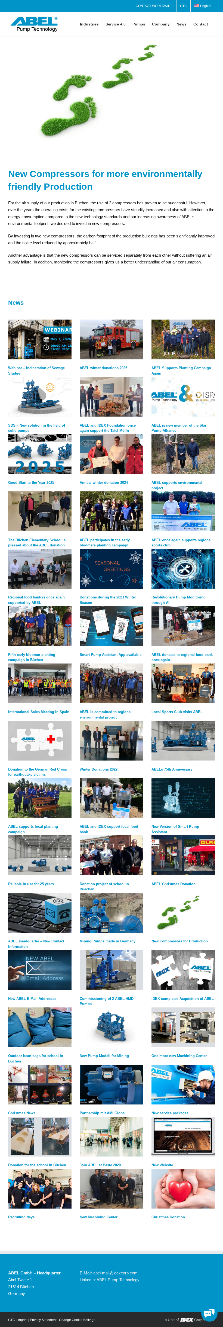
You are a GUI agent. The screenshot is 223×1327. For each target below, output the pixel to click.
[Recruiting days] (40, 1189)
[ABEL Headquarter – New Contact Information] (40, 913)
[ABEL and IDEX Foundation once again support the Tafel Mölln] (111, 397)
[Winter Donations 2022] (111, 741)
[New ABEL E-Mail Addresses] (40, 970)
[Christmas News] (40, 1084)
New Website (162, 1165)
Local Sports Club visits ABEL (177, 712)
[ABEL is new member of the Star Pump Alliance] (183, 397)
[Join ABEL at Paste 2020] (111, 1137)
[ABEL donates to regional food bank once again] (183, 626)
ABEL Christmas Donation (173, 884)
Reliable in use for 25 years (31, 884)
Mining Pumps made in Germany (107, 941)
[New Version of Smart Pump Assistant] (183, 798)
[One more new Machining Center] (183, 1027)
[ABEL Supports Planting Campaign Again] (183, 339)
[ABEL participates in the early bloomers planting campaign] (111, 511)
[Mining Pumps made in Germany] (111, 913)
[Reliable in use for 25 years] (40, 855)
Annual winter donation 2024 (104, 483)
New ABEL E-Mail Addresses (32, 999)
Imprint (22, 1320)
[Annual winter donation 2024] (111, 454)
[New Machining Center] (111, 1189)
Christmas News (21, 1113)
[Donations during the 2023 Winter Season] (111, 569)
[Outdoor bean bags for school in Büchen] (40, 1027)
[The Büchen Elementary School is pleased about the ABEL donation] (40, 511)
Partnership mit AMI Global (103, 1113)
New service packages (169, 1113)
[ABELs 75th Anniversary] (183, 741)
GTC (11, 1320)
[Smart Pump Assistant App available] (111, 626)
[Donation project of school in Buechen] (111, 855)
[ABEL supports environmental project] (183, 454)
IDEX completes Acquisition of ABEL (182, 999)
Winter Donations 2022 (98, 769)
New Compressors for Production (179, 941)
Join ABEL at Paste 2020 (100, 1165)
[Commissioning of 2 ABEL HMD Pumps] (111, 970)
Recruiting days (21, 1217)
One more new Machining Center (179, 1056)
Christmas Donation (168, 1217)
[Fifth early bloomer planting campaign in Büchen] (40, 626)
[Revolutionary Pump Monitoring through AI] (183, 569)
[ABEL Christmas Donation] (183, 855)
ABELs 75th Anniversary (171, 769)
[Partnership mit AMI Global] (111, 1084)
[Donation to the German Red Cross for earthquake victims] (40, 741)
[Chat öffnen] (209, 1313)
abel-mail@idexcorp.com (115, 1273)
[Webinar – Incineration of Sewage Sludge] (40, 339)
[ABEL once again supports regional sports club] (183, 511)
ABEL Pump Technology (118, 1279)
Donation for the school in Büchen (37, 1165)
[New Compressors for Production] (183, 913)
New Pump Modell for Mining (104, 1056)
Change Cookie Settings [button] (77, 1320)
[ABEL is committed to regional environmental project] (111, 683)
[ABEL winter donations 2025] (111, 339)
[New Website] (183, 1137)
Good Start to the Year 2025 (31, 483)
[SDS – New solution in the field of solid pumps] (40, 397)
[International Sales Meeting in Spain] (40, 683)
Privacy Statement (43, 1320)
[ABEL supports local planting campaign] (40, 798)
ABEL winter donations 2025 (103, 368)
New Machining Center (98, 1217)
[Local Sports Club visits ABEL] (183, 683)
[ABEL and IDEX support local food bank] (111, 798)
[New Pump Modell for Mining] (111, 1027)
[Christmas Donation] (183, 1189)
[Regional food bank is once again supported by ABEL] (40, 569)
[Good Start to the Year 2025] (40, 454)
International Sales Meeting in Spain (38, 712)
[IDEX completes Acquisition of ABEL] (183, 970)
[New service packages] (183, 1084)
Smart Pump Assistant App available (110, 655)
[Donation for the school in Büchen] (40, 1137)
